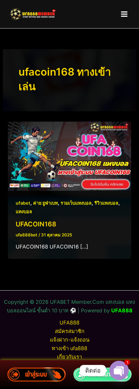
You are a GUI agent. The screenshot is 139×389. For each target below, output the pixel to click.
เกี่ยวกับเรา (69, 357)
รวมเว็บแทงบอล (76, 203)
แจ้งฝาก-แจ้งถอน (69, 340)
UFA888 (122, 310)
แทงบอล (24, 211)
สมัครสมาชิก (69, 331)
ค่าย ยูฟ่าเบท (45, 203)
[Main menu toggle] (124, 14)
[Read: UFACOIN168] (69, 156)
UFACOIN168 (36, 224)
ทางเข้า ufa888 (69, 348)
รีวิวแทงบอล (106, 203)
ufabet (23, 203)
